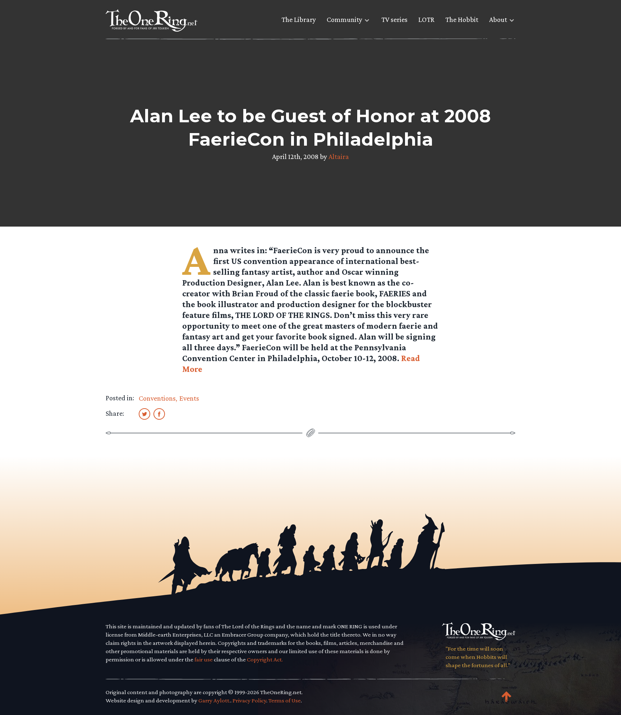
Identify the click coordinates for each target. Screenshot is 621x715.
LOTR (426, 19)
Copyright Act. (265, 659)
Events (189, 398)
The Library (298, 19)
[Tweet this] (144, 413)
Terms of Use (284, 700)
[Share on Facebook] (159, 413)
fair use (203, 659)
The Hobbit (461, 19)
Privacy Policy (249, 700)
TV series (394, 19)
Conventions (157, 398)
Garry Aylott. (214, 700)
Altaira (338, 156)
